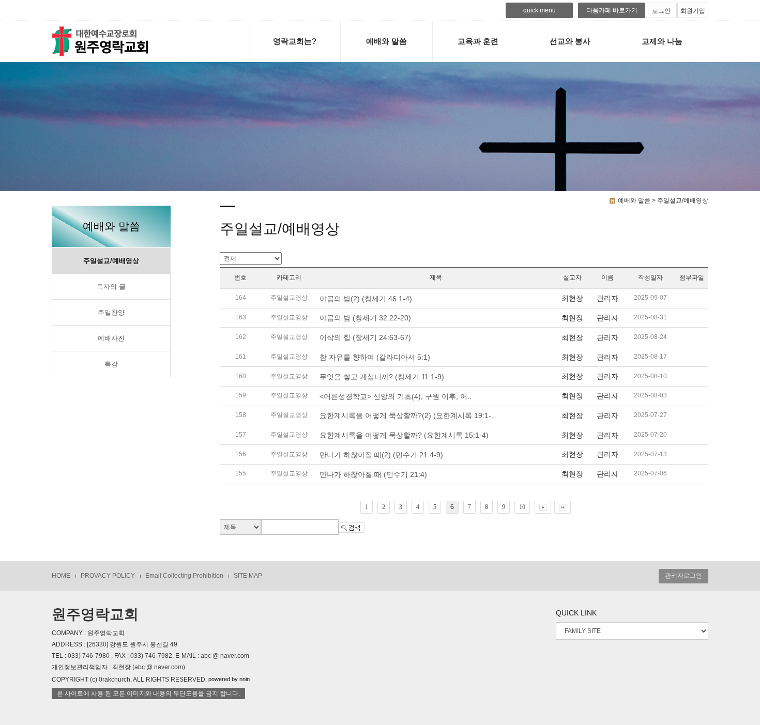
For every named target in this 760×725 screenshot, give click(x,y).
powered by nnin (229, 679)
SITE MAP (248, 575)
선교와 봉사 (570, 41)
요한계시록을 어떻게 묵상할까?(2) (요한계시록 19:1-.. (407, 415)
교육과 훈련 (478, 41)
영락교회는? (294, 41)
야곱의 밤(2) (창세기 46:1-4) (366, 299)
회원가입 (692, 10)
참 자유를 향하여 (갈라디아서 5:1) (375, 357)
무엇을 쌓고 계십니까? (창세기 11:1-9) (382, 377)
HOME (61, 575)
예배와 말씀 (386, 41)
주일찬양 (111, 312)
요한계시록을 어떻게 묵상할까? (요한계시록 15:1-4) (404, 435)
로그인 (661, 10)
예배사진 (111, 338)
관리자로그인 (683, 575)
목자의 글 (111, 286)
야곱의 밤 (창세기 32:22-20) (365, 318)
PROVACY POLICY (108, 575)
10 (522, 507)
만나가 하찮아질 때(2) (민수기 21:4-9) (381, 455)
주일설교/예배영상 (111, 261)
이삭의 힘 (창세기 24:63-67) (365, 337)
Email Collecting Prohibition (184, 575)
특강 (111, 364)
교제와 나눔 (662, 41)
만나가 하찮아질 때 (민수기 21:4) (373, 474)
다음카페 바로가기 (611, 10)
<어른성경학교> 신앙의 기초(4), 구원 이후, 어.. (396, 396)
